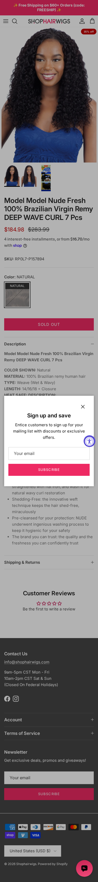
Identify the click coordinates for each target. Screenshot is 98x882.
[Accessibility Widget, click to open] (89, 441)
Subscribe (49, 469)
